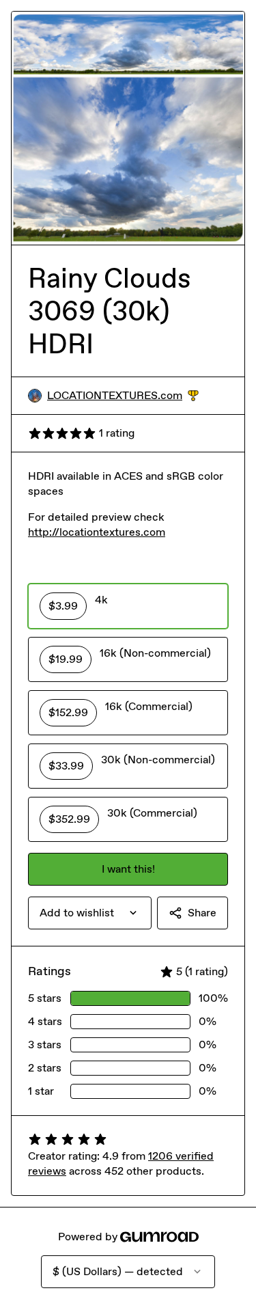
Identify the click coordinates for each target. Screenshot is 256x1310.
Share (202, 912)
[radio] (128, 606)
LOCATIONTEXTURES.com (123, 396)
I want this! (128, 868)
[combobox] (90, 913)
